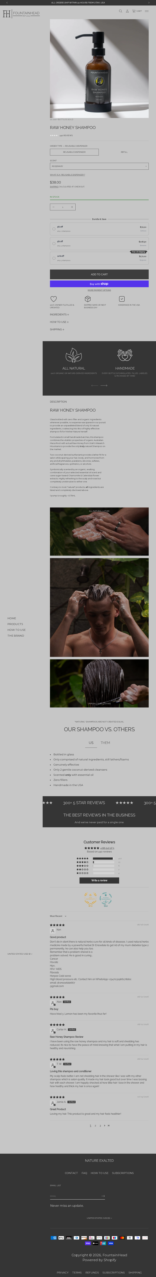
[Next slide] (104, 385)
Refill (124, 152)
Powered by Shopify (99, 1260)
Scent (53, 160)
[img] (57, 925)
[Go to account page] (127, 11)
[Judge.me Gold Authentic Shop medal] (90, 898)
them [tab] (105, 743)
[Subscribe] (103, 1196)
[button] (137, 11)
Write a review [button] (99, 880)
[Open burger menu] (147, 11)
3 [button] (100, 1125)
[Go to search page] (120, 11)
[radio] (99, 229)
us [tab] (91, 743)
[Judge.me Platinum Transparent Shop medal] (106, 898)
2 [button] (95, 1125)
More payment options (99, 290)
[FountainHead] (21, 13)
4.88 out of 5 (107, 848)
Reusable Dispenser (74, 152)
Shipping (54, 187)
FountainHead (115, 1255)
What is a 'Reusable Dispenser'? (67, 175)
